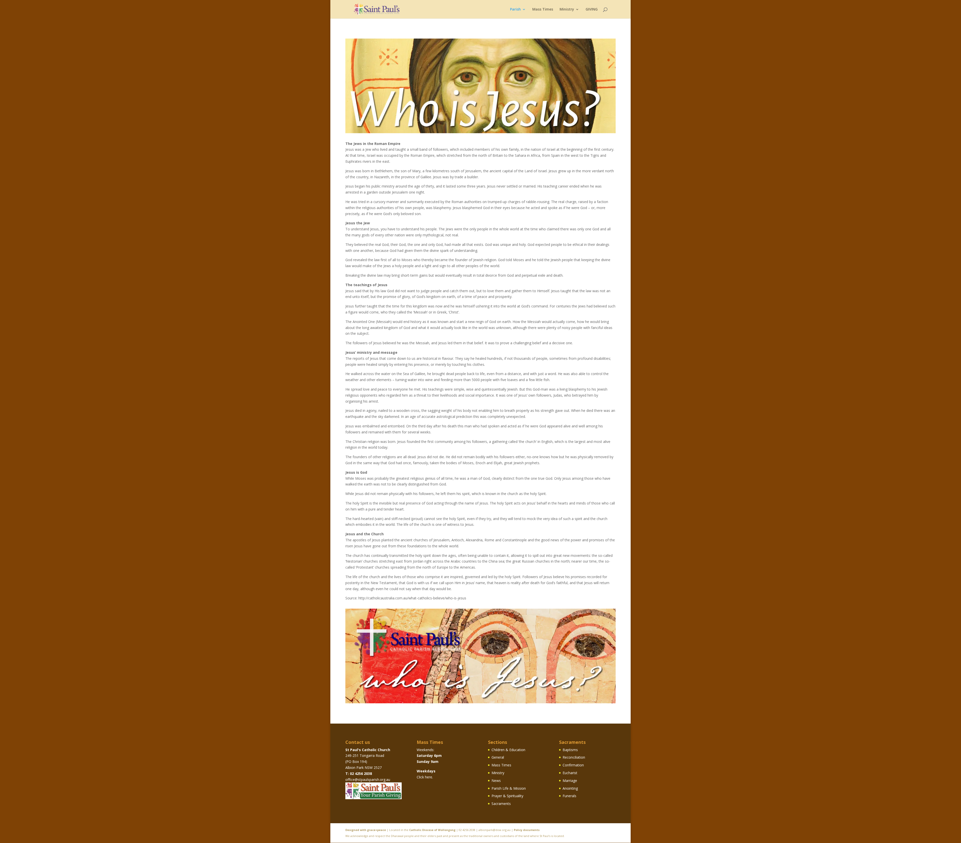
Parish (515, 10)
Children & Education (508, 749)
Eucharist (570, 772)
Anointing (570, 788)
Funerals (569, 795)
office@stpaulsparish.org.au (367, 779)
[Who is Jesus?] (480, 131)
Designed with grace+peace (365, 830)
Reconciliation (574, 757)
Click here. (425, 777)
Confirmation (573, 765)
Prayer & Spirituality (507, 795)
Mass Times (542, 10)
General (498, 757)
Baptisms (570, 749)
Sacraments (501, 803)
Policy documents (527, 830)
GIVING (592, 10)
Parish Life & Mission (509, 788)
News (496, 780)
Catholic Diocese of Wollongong (432, 830)
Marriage (570, 780)
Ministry (567, 10)
